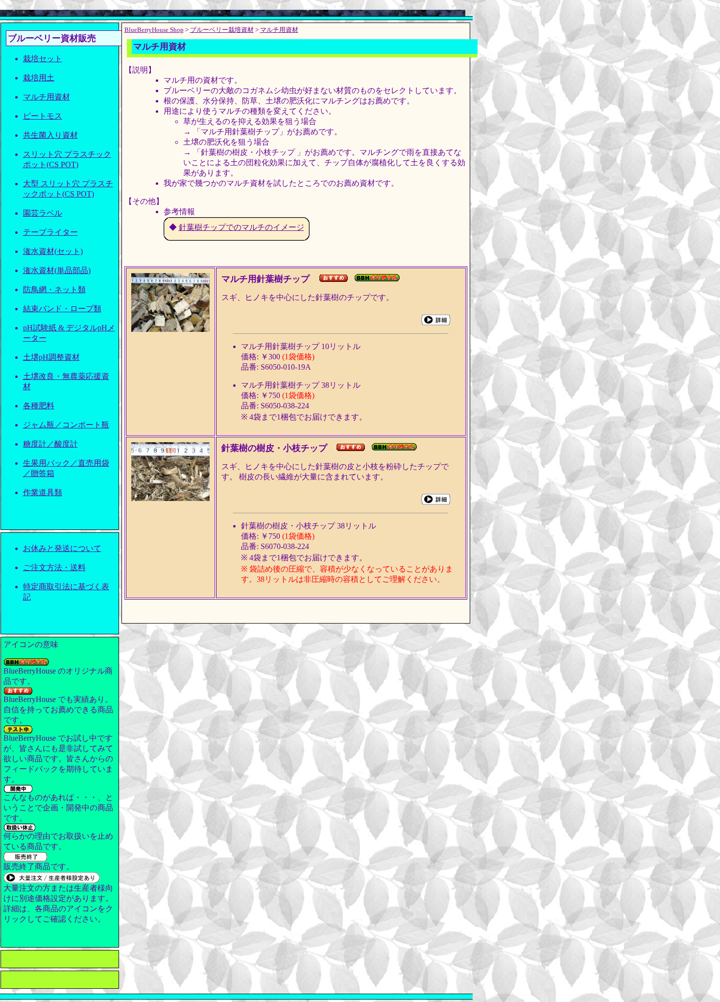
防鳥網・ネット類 (54, 289)
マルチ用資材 (46, 97)
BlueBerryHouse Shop (154, 29)
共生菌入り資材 (50, 135)
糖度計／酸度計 (50, 444)
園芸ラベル (42, 213)
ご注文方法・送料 (54, 567)
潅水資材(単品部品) (57, 270)
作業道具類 (42, 492)
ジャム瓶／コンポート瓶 (66, 425)
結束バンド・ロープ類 (62, 308)
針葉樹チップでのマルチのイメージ (241, 227)
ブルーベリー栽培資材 (222, 29)
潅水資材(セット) (53, 251)
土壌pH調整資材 (51, 357)
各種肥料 (38, 405)
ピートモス (42, 116)
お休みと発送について (62, 548)
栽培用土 (38, 78)
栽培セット (42, 58)
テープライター (50, 232)
